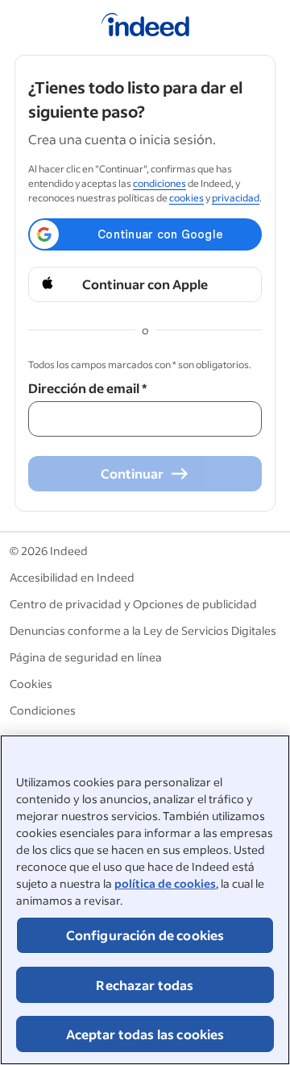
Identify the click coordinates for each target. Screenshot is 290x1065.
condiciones (159, 183)
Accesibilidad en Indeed (72, 577)
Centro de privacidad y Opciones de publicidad (133, 603)
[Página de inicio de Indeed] (145, 27)
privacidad (235, 198)
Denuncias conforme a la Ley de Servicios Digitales (143, 630)
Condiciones (43, 710)
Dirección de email (87, 387)
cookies (186, 198)
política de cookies (165, 883)
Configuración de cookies (145, 934)
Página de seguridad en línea (86, 657)
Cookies (31, 683)
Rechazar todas (144, 984)
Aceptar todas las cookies (145, 1034)
